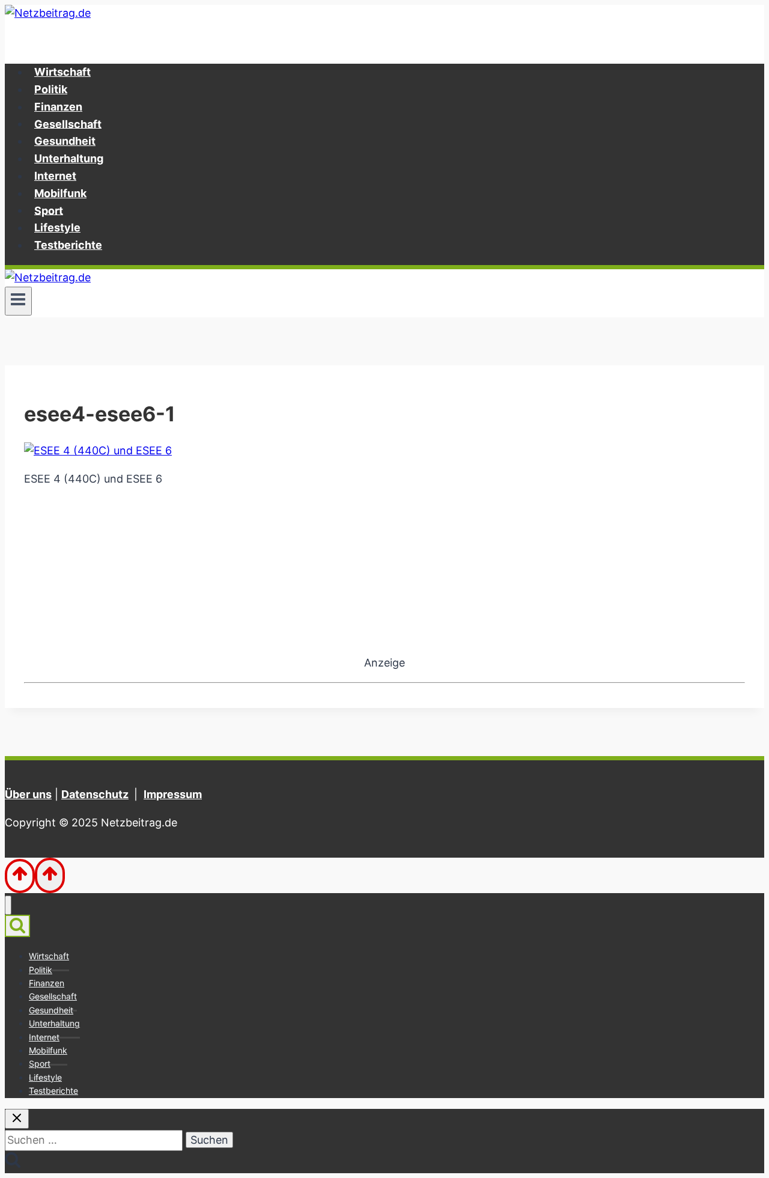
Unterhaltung (68, 158)
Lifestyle (57, 227)
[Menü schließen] (8, 905)
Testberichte (68, 245)
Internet (55, 175)
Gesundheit (65, 141)
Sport (48, 210)
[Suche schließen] (17, 1119)
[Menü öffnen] (18, 301)
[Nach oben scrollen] (20, 876)
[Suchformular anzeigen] (17, 926)
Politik (50, 89)
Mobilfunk (60, 193)
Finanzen (58, 106)
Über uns (28, 794)
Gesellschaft (68, 123)
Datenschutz (95, 794)
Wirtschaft (62, 72)
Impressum (173, 794)
